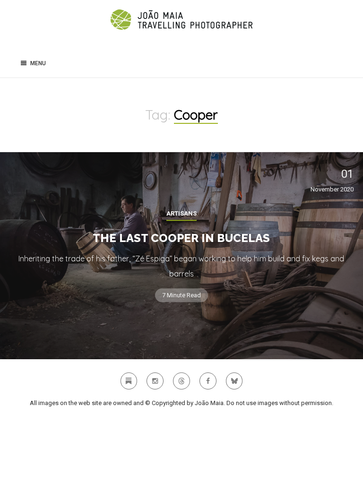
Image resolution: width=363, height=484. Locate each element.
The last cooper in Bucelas (181, 238)
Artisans (181, 213)
